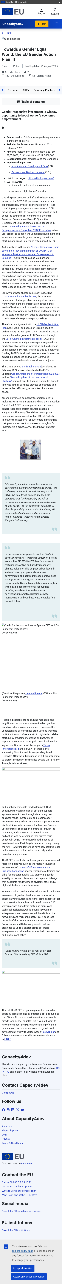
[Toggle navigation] (57, 21)
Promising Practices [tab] (44, 90)
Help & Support (10, 1130)
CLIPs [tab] (25, 90)
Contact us (8, 1092)
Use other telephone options (17, 1186)
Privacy (6, 1138)
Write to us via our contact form (19, 1190)
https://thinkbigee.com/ (41, 178)
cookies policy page (22, 1251)
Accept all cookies (22, 1268)
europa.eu (26, 1163)
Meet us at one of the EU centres (19, 1195)
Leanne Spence (33, 693)
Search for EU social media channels (21, 1211)
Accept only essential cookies (29, 1276)
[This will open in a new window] (13, 11)
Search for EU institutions (16, 1230)
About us (7, 1126)
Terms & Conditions (12, 1143)
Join (44, 24)
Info (9, 32)
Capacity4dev (12, 24)
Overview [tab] (13, 90)
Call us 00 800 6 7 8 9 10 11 (17, 1182)
